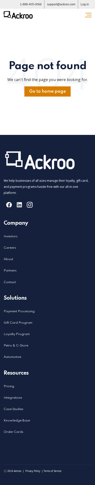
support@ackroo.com (61, 4)
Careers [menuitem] (10, 247)
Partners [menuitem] (10, 270)
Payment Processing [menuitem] (19, 311)
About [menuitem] (8, 259)
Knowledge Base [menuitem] (17, 420)
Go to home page (47, 91)
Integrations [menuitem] (13, 397)
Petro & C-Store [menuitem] (16, 345)
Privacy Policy (32, 471)
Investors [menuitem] (11, 236)
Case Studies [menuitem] (13, 409)
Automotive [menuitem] (12, 357)
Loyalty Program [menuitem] (17, 334)
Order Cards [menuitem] (13, 432)
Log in (85, 4)
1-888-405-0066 (31, 4)
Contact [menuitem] (10, 282)
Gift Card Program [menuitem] (18, 322)
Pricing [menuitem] (9, 386)
